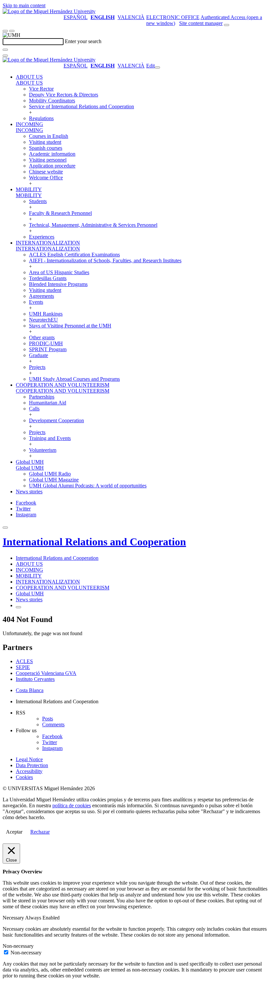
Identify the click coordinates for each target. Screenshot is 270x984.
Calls (34, 408)
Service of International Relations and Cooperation (81, 106)
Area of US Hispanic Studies (59, 272)
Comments (53, 724)
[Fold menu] (157, 67)
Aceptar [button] (14, 832)
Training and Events (50, 438)
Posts (47, 718)
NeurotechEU (43, 320)
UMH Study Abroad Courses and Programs (74, 379)
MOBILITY (29, 189)
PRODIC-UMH (46, 343)
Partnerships (41, 397)
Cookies (24, 777)
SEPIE (23, 667)
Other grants (42, 337)
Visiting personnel (48, 160)
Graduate (38, 355)
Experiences (41, 237)
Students (38, 201)
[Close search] (5, 56)
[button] (29, 83)
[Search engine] (226, 25)
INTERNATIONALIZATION (48, 243)
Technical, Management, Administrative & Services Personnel (93, 225)
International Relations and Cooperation (94, 542)
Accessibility (29, 771)
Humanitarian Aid (47, 402)
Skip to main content (24, 5)
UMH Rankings (46, 314)
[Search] (5, 50)
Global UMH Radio (50, 474)
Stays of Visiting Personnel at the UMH (70, 325)
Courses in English (48, 136)
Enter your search (83, 41)
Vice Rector (41, 88)
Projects (37, 367)
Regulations (41, 118)
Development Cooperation (56, 420)
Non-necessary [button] (18, 946)
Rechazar (40, 832)
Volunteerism (42, 450)
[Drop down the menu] (11, 31)
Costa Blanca (29, 690)
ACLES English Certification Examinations (74, 254)
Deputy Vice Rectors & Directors (63, 94)
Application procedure (52, 165)
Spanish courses (45, 148)
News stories (29, 491)
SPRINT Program (48, 349)
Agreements (41, 296)
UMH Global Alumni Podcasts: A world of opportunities (88, 485)
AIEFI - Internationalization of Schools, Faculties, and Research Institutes (105, 260)
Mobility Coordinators (52, 100)
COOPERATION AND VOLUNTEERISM (62, 385)
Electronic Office (173, 17)
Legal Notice (29, 759)
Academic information (52, 154)
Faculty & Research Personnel (60, 213)
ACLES (24, 661)
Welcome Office (46, 177)
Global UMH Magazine (54, 479)
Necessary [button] (14, 917)
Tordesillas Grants (48, 278)
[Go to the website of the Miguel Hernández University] (49, 11)
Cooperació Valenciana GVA (46, 673)
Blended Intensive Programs (58, 284)
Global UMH (30, 462)
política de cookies (71, 805)
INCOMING (29, 124)
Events (36, 302)
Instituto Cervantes (35, 679)
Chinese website (46, 171)
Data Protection (32, 765)
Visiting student (45, 142)
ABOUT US (29, 77)
